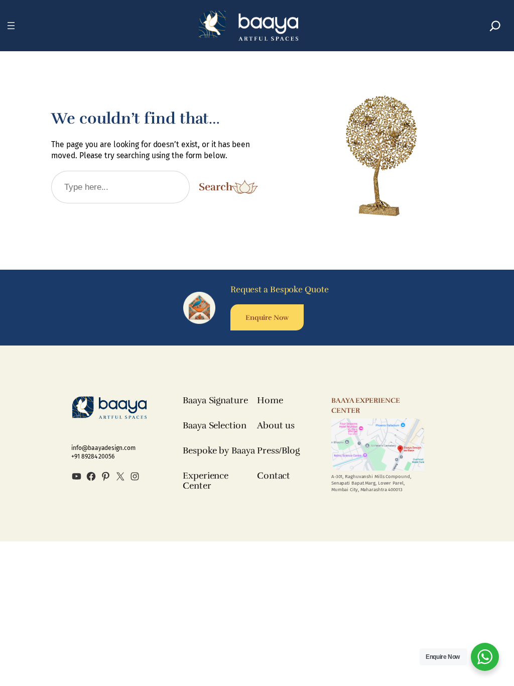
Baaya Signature (215, 400)
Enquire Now (267, 317)
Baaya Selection (214, 425)
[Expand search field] (495, 26)
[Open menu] (11, 26)
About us (276, 425)
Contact (273, 475)
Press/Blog (278, 450)
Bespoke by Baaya (218, 450)
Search (215, 186)
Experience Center (205, 481)
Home (270, 400)
